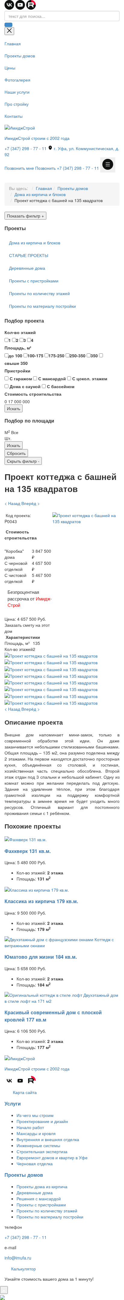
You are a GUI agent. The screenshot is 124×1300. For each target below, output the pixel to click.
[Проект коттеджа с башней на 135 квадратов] (85, 518)
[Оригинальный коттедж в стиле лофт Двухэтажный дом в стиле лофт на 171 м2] (62, 997)
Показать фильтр (25, 216)
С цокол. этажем (89, 378)
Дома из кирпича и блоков (40, 194)
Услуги (13, 1103)
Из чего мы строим (35, 1115)
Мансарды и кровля (36, 1133)
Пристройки (17, 371)
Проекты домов (20, 56)
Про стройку (17, 104)
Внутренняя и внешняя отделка (48, 1139)
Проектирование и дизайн (42, 1121)
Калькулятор (23, 1269)
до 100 (15, 355)
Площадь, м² (18, 348)
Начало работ (30, 1127)
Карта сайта (24, 1092)
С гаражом (20, 378)
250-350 (77, 355)
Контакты (14, 116)
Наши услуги (17, 92)
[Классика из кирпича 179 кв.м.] (37, 889)
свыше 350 (16, 363)
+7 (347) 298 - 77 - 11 (26, 148)
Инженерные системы (38, 1145)
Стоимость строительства (33, 394)
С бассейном (60, 386)
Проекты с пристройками (33, 281)
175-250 (56, 355)
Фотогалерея (17, 80)
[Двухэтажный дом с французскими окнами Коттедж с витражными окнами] (62, 941)
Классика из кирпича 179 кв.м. (41, 901)
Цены (10, 68)
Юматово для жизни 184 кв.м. (41, 956)
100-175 (35, 355)
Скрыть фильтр (23, 461)
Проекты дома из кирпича (42, 1186)
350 (94, 355)
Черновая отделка (35, 1163)
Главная (13, 43)
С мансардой (51, 378)
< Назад (12, 503)
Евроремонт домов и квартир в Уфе (52, 1157)
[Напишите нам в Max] (2, 1297)
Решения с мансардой (39, 1198)
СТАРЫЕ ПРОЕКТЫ (28, 255)
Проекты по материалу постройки (42, 306)
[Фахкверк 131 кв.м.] (26, 839)
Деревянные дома (27, 268)
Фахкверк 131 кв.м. (28, 851)
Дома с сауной (24, 386)
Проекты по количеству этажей (39, 293)
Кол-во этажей (20, 332)
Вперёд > (30, 503)
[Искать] (8, 25)
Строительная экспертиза (42, 1151)
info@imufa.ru (18, 1258)
